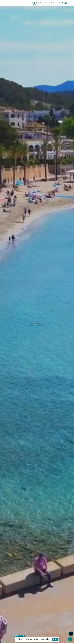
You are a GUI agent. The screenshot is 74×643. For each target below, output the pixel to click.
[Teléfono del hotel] (48, 2)
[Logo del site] (37, 2)
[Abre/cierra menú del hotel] (5, 3)
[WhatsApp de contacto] (70, 639)
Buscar (55, 639)
